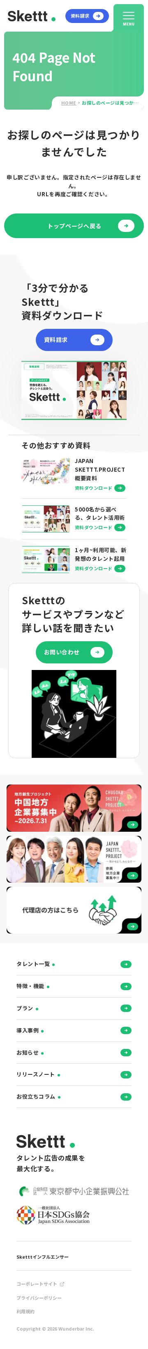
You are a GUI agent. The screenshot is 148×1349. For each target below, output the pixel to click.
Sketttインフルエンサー (42, 1256)
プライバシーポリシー (39, 1297)
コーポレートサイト (36, 1283)
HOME (68, 102)
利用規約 (25, 1311)
